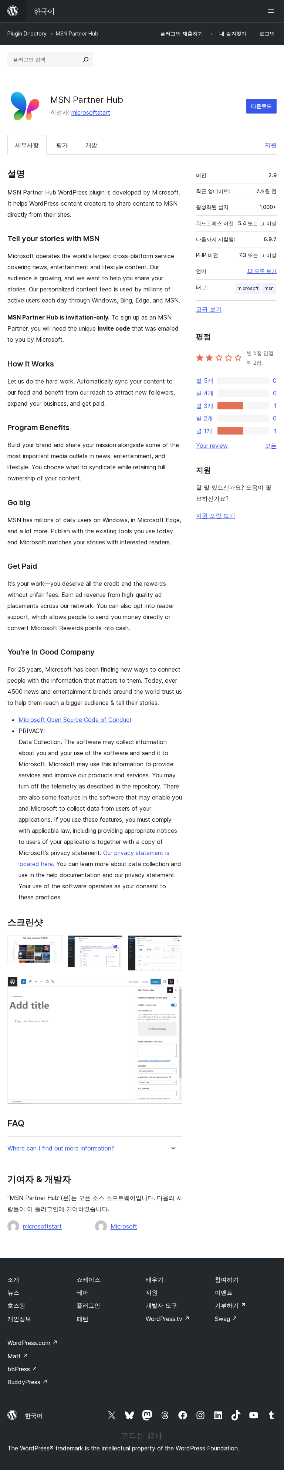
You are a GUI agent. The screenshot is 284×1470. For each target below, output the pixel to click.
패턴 (82, 1318)
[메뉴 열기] (272, 11)
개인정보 (19, 1318)
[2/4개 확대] (112, 945)
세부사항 (27, 145)
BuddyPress (27, 1382)
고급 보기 (209, 309)
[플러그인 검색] (85, 59)
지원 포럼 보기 (215, 515)
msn (269, 288)
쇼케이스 (88, 1279)
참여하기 (227, 1279)
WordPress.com (32, 1342)
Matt (17, 1356)
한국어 (34, 1415)
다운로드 (261, 106)
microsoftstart (90, 112)
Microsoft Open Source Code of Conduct (75, 719)
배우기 (154, 1279)
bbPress (22, 1369)
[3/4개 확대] (172, 945)
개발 (91, 145)
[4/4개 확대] (172, 986)
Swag (226, 1318)
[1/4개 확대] (51, 945)
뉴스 (13, 1292)
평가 (62, 145)
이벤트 (224, 1292)
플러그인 (88, 1305)
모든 (271, 445)
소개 (13, 1279)
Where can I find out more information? (60, 1148)
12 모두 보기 (262, 271)
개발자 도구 (161, 1305)
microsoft (247, 288)
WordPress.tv (168, 1318)
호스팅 (16, 1305)
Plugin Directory (27, 33)
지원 (271, 145)
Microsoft (124, 1226)
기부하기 (230, 1305)
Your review (212, 445)
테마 (82, 1292)
